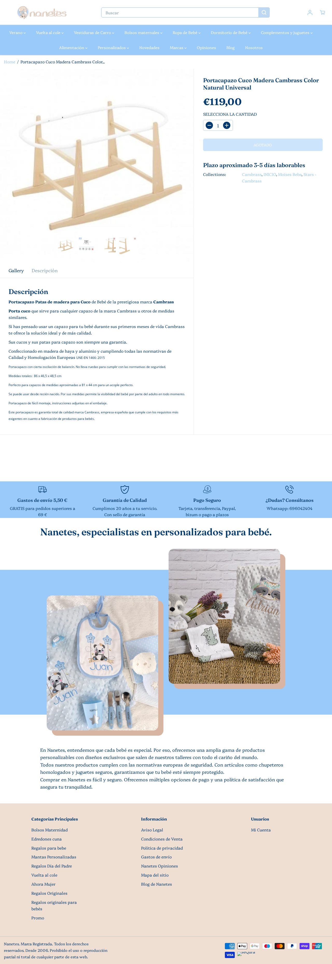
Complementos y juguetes (285, 32)
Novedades (149, 47)
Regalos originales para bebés (54, 905)
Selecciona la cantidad (230, 114)
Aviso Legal (152, 829)
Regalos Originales (49, 893)
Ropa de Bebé (185, 32)
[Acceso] (310, 12)
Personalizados (112, 47)
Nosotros (254, 47)
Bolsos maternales (142, 32)
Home (9, 61)
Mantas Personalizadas (53, 856)
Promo (37, 917)
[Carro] (322, 12)
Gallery (16, 270)
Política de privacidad (162, 848)
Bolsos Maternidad (49, 829)
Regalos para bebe (48, 848)
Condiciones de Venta (162, 839)
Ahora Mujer (43, 884)
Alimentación (72, 47)
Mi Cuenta (261, 829)
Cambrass (251, 174)
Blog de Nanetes (156, 884)
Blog (230, 47)
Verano (16, 32)
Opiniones (206, 47)
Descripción (45, 270)
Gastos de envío (156, 856)
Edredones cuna (46, 839)
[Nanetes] (41, 12)
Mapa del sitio (155, 875)
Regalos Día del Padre (51, 866)
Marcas (177, 47)
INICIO (270, 174)
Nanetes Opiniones (159, 866)
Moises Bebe (289, 174)
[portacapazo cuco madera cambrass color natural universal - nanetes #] (96, 165)
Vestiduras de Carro (93, 32)
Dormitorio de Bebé (229, 32)
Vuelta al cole (48, 32)
